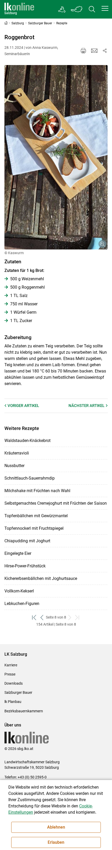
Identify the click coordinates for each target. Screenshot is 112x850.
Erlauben (56, 842)
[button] (105, 8)
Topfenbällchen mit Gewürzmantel (36, 515)
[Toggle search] (92, 9)
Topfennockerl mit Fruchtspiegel (34, 528)
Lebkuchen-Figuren (21, 603)
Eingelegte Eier (17, 553)
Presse (9, 674)
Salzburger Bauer (18, 692)
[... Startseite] (19, 9)
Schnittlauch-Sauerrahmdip (29, 478)
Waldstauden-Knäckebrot (27, 440)
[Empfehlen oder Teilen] (105, 51)
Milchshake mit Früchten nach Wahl (37, 490)
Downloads (13, 683)
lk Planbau (12, 702)
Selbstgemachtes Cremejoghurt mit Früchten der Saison (55, 503)
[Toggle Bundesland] (77, 9)
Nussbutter (14, 465)
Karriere (10, 665)
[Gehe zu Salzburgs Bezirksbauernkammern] (62, 9)
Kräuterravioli (16, 453)
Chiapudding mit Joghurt (27, 540)
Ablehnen (56, 827)
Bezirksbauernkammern (23, 711)
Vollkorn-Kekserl (19, 591)
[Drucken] (83, 51)
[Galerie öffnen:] (56, 157)
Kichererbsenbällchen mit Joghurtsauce (40, 578)
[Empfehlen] (94, 51)
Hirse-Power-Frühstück (25, 565)
